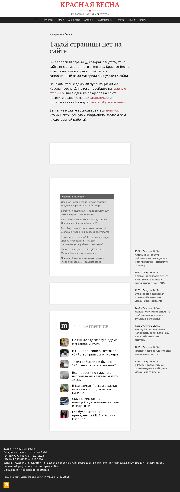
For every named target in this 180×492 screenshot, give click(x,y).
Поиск (142, 19)
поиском (113, 110)
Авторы (88, 19)
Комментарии (104, 19)
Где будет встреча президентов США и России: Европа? (94, 415)
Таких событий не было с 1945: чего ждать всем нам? (94, 363)
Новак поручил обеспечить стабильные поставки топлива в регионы (153, 315)
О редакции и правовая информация (26, 469)
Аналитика (74, 19)
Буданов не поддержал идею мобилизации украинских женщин (149, 297)
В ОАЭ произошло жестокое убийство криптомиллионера (95, 352)
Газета (120, 19)
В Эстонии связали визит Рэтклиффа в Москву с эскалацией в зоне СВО (151, 279)
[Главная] (90, 8)
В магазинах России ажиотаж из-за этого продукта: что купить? (95, 389)
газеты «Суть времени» (108, 102)
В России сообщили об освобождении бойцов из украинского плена (152, 368)
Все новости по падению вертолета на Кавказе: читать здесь (95, 376)
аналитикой (99, 97)
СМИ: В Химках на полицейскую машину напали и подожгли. (95, 402)
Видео (60, 19)
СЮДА (48, 476)
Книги (131, 19)
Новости (48, 19)
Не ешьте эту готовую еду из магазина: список (94, 341)
